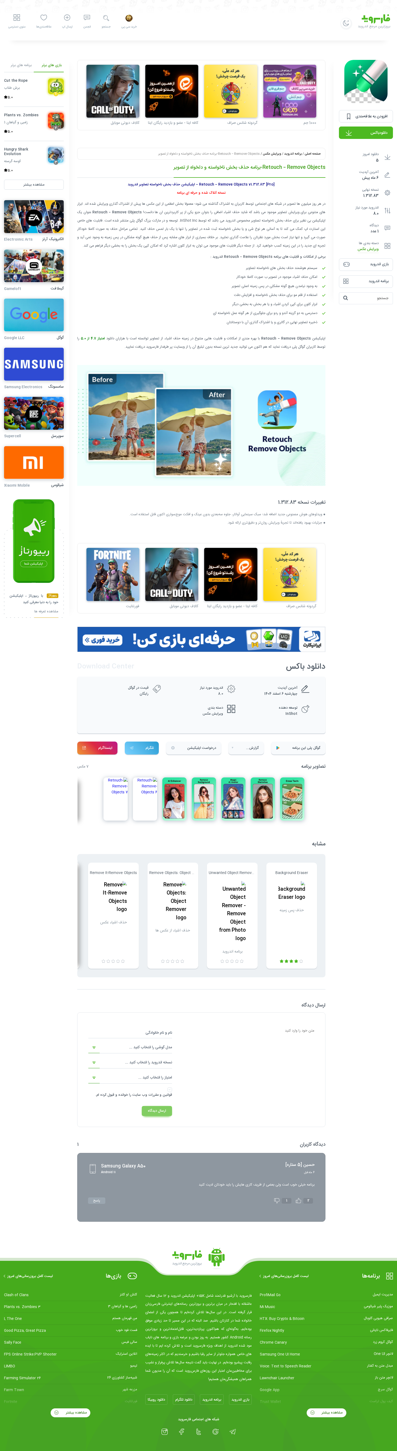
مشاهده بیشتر (331, 1413)
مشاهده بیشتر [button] (33, 184)
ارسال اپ (67, 27)
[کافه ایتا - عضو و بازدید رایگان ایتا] (171, 91)
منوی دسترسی (16, 27)
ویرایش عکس (368, 249)
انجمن (87, 27)
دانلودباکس (379, 133)
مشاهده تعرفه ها (46, 612)
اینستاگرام (105, 748)
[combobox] (130, 1047)
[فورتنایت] (112, 574)
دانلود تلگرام (183, 1400)
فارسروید (153, 347)
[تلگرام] (233, 1432)
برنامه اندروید (293, 153)
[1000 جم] (289, 91)
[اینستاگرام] (165, 1432)
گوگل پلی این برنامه (306, 748)
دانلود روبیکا (156, 1400)
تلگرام (150, 748)
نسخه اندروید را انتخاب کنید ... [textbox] (148, 1062)
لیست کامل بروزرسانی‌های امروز (286, 1276)
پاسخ (96, 1200)
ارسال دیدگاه (157, 1111)
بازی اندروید (240, 1400)
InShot (291, 714)
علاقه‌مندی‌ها (43, 27)
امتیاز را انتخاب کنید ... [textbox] (155, 1077)
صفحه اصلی (313, 153)
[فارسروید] (198, 1258)
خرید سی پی (129, 27)
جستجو (106, 27)
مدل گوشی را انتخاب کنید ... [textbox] (150, 1047)
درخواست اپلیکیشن (201, 748)
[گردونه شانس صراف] (230, 91)
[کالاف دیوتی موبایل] (112, 91)
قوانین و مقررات (160, 1095)
